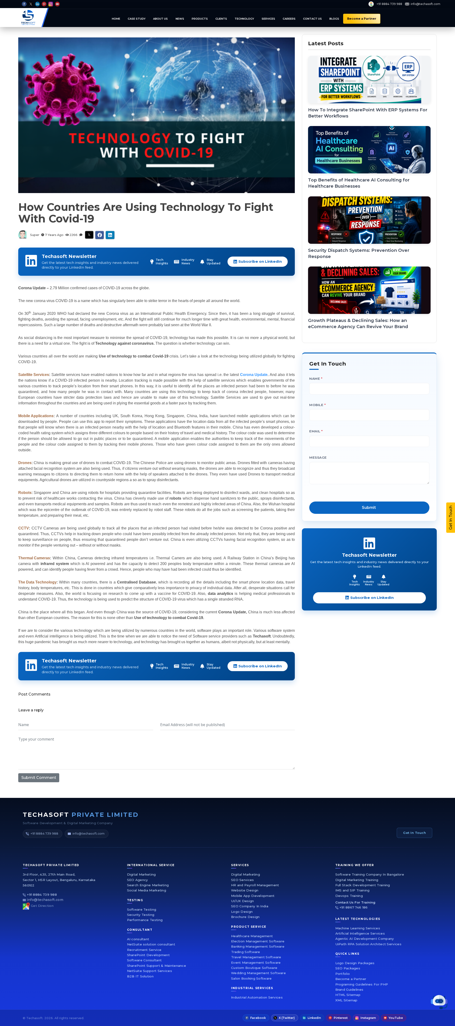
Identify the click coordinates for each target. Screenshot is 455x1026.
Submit (284, 567)
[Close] (354, 443)
